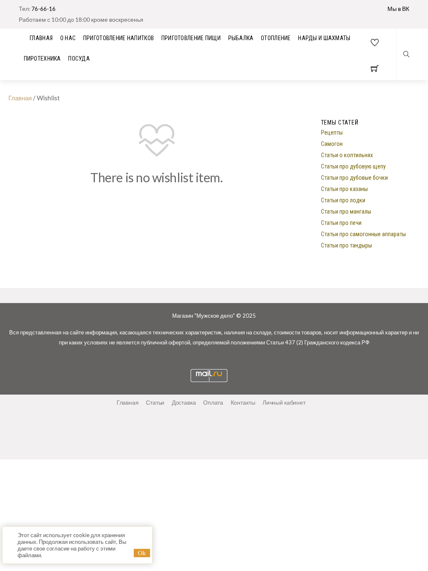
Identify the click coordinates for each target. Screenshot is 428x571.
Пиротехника (42, 58)
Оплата (213, 402)
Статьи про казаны (344, 189)
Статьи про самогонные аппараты (363, 234)
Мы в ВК (398, 8)
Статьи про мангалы (346, 211)
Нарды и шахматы (324, 38)
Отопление (276, 38)
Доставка (184, 402)
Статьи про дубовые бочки (354, 177)
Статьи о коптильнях (347, 155)
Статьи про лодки (343, 200)
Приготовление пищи (191, 38)
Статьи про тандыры (346, 245)
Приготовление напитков (118, 38)
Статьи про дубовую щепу (353, 166)
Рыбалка (241, 38)
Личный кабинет (284, 402)
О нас (68, 38)
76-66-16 (43, 8)
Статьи (155, 402)
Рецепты (332, 132)
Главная (20, 98)
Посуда (79, 58)
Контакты (243, 402)
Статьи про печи (341, 222)
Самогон (332, 143)
